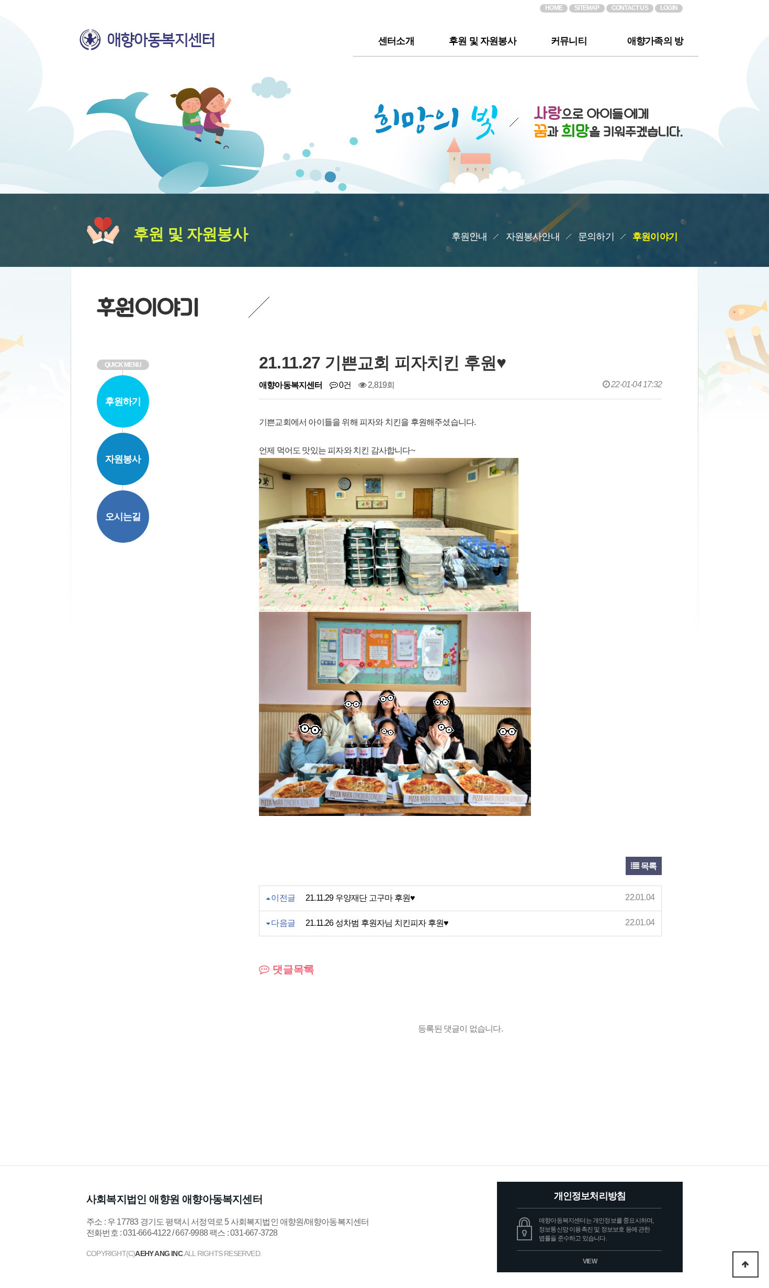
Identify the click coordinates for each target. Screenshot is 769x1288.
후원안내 (469, 236)
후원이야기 (654, 236)
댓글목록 (291, 969)
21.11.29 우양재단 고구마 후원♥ (360, 897)
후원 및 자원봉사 (482, 41)
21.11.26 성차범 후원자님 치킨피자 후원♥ (377, 923)
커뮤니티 (569, 41)
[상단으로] (745, 1264)
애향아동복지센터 (212, 36)
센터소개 (396, 41)
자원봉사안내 (533, 236)
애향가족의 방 (655, 41)
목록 (648, 865)
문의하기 (596, 236)
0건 (344, 384)
